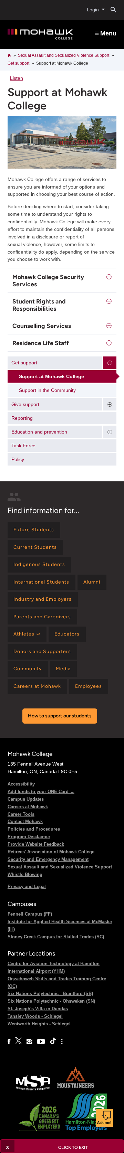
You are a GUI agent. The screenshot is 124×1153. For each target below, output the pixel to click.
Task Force (23, 445)
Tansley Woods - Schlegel (35, 1016)
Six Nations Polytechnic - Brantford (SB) (50, 993)
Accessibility (21, 784)
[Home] (40, 34)
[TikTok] (53, 1041)
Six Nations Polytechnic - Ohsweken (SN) (51, 1001)
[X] (18, 1041)
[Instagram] (29, 1041)
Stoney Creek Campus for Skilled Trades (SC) (56, 936)
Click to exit (73, 1147)
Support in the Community (47, 390)
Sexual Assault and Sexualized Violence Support (63, 55)
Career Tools (21, 814)
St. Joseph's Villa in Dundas (38, 1008)
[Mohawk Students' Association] (33, 1089)
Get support (18, 63)
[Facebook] (9, 1041)
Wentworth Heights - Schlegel (39, 1023)
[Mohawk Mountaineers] (75, 1089)
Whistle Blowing (25, 874)
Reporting (22, 418)
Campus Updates (26, 799)
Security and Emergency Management (48, 859)
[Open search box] (111, 10)
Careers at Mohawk (28, 806)
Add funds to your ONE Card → (41, 791)
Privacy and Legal (27, 886)
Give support (25, 404)
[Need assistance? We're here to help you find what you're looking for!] (104, 1118)
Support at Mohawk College (51, 376)
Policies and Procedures (34, 829)
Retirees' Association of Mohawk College (51, 851)
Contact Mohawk (25, 821)
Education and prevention (39, 432)
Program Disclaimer (29, 836)
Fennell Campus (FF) (30, 914)
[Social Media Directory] (61, 1041)
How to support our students (60, 716)
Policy (17, 459)
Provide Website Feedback (36, 844)
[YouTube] (41, 1041)
